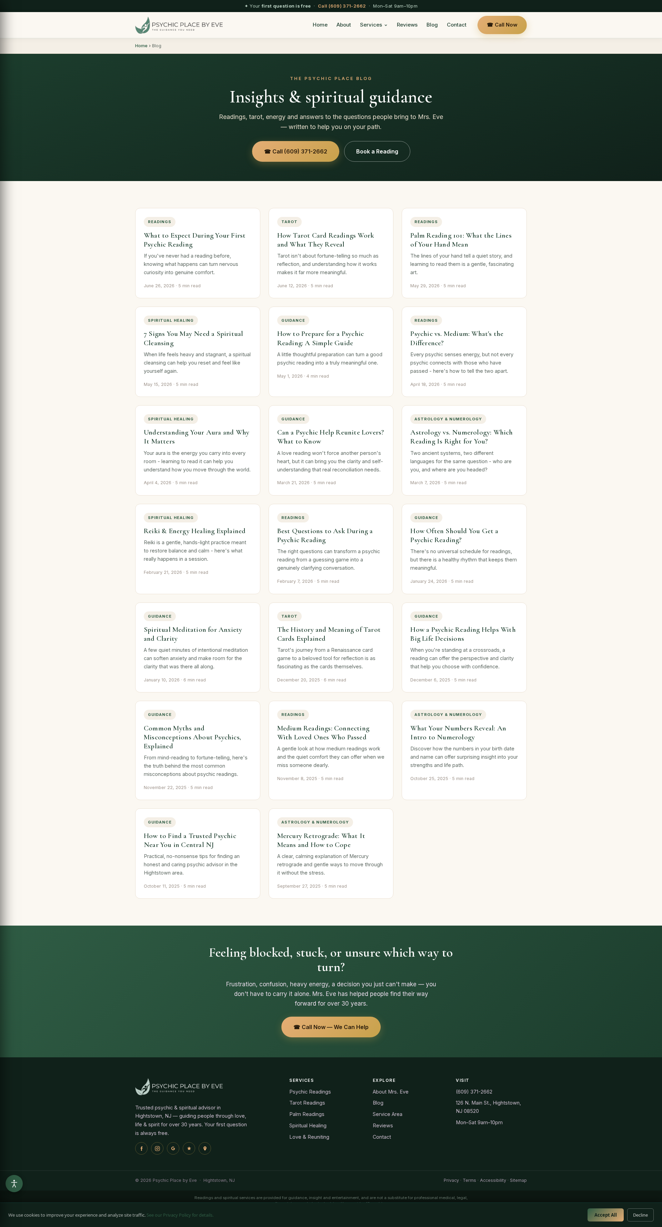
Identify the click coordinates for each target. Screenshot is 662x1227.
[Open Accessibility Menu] (14, 1183)
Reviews (407, 24)
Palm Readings (306, 1114)
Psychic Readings (310, 1092)
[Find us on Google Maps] (205, 1148)
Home (320, 24)
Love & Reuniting (309, 1137)
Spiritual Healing (308, 1125)
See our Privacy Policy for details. (180, 1215)
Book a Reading (377, 151)
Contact (457, 24)
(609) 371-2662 (474, 1092)
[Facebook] (141, 1148)
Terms (469, 1180)
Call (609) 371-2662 (342, 6)
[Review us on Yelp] (189, 1148)
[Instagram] (157, 1148)
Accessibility (493, 1180)
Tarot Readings (307, 1103)
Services (371, 24)
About (344, 24)
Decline (640, 1215)
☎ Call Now (502, 24)
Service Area (387, 1114)
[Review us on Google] (173, 1148)
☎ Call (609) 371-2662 (295, 151)
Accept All (605, 1215)
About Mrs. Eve (391, 1092)
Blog (432, 24)
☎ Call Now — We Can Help (331, 1027)
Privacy (451, 1180)
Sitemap (518, 1180)
